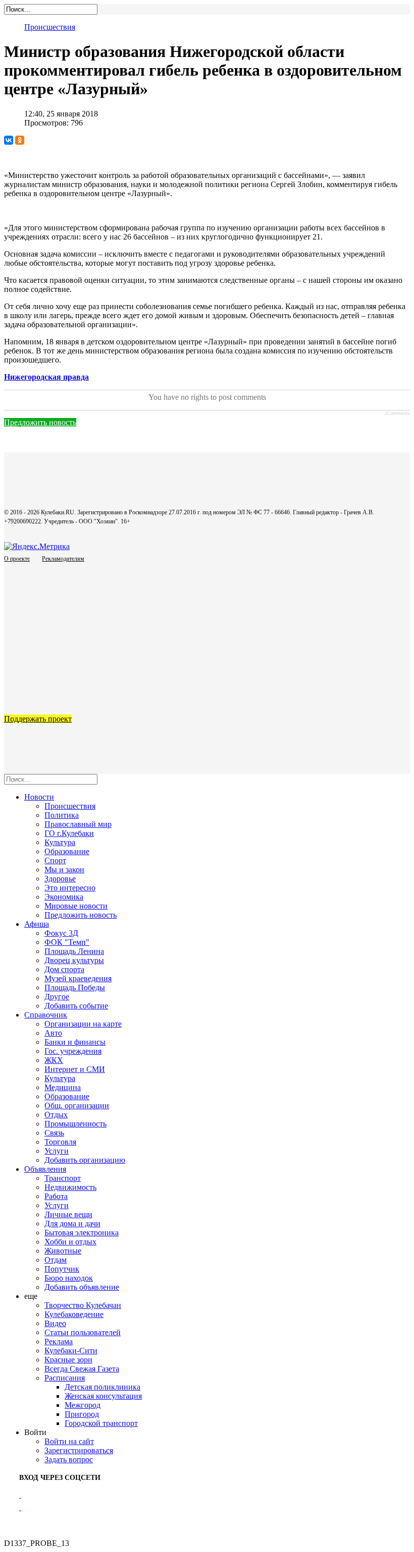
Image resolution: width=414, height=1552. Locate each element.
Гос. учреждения (72, 1051)
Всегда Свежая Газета (81, 1368)
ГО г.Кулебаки (69, 833)
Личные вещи (68, 1214)
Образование (66, 851)
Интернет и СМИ (74, 1069)
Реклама (58, 1341)
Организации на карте (83, 1024)
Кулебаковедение (74, 1314)
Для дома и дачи (72, 1223)
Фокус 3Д (61, 933)
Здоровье (60, 878)
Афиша (36, 924)
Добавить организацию (84, 1160)
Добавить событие (76, 1005)
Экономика (63, 896)
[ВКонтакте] (8, 140)
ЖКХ (53, 1060)
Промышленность (75, 1123)
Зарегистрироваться (78, 1450)
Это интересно (69, 887)
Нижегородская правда (46, 377)
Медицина (62, 1087)
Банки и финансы (75, 1042)
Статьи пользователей (82, 1332)
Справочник (45, 1014)
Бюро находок (68, 1278)
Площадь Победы (74, 987)
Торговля (60, 1142)
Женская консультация (103, 1396)
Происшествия (49, 27)
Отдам (55, 1260)
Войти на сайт (69, 1441)
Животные (62, 1250)
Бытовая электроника (81, 1232)
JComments (397, 413)
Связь (54, 1132)
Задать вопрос (68, 1459)
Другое (56, 996)
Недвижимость (70, 1187)
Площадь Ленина (74, 951)
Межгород (82, 1405)
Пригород (82, 1414)
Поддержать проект (38, 718)
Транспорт (62, 1178)
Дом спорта (64, 969)
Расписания (64, 1378)
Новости (39, 797)
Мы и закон (64, 869)
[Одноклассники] (19, 140)
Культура (59, 842)
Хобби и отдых (70, 1241)
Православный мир (78, 824)
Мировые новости (76, 906)
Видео (55, 1323)
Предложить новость (40, 422)
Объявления (45, 1169)
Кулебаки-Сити (70, 1350)
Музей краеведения (78, 978)
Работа (56, 1196)
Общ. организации (76, 1105)
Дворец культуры (74, 960)
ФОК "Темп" (66, 942)
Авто (53, 1033)
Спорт (55, 860)
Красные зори (68, 1359)
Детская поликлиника (102, 1387)
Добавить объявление (81, 1287)
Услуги (56, 1151)
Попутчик (61, 1269)
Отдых (56, 1114)
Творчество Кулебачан (82, 1305)
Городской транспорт (101, 1423)
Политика (61, 815)
